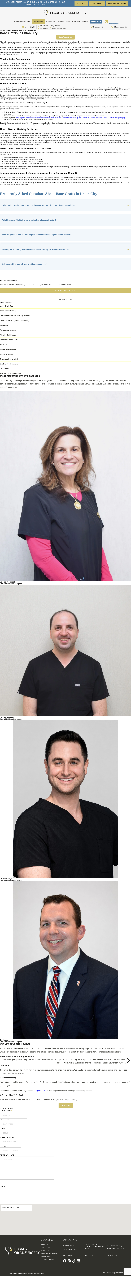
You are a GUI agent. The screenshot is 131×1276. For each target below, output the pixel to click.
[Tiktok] (74, 1261)
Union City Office (6, 306)
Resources (76, 22)
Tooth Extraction (6, 354)
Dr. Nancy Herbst (7, 582)
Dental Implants (38, 22)
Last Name (5, 1120)
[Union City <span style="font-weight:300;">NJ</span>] (23, 27)
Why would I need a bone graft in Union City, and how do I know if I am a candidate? (65, 205)
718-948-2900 (112, 1256)
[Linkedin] (78, 1261)
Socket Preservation (8, 349)
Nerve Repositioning (8, 311)
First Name (6, 1111)
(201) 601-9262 (39, 1091)
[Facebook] (64, 1261)
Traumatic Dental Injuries (9, 359)
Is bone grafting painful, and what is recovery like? (65, 264)
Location (5, 1146)
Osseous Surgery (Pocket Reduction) (14, 320)
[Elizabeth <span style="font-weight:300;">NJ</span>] (91, 27)
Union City (30, 27)
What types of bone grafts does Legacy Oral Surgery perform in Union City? (65, 249)
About (68, 22)
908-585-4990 (90, 1256)
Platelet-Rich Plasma (8, 335)
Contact (85, 22)
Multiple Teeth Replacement (10, 374)
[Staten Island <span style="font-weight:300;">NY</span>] (112, 27)
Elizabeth (98, 27)
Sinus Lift (3, 345)
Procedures (50, 22)
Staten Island (120, 27)
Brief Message (7, 1155)
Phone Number (7, 1137)
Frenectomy (4, 369)
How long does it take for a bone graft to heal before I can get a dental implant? (65, 234)
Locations (60, 22)
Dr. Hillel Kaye (6, 879)
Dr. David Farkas (7, 717)
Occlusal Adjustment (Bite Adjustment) (15, 316)
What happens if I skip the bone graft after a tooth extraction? (65, 220)
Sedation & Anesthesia (9, 340)
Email (3, 1128)
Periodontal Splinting (8, 330)
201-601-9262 (68, 1256)
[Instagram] (69, 1261)
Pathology (4, 325)
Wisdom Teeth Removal (22, 22)
